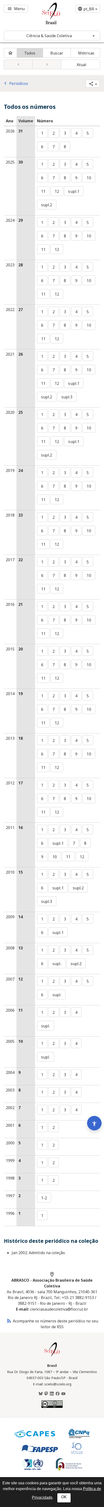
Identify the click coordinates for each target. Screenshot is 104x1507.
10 (89, 177)
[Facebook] (57, 1393)
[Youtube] (63, 1393)
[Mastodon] (46, 1393)
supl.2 (46, 204)
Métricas (86, 53)
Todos (29, 53)
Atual (82, 64)
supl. (56, 963)
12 (57, 191)
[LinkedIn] (52, 1393)
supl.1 (73, 191)
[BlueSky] (41, 1393)
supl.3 (67, 397)
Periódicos (15, 83)
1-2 (44, 1198)
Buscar (56, 53)
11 (43, 191)
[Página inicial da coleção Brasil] (52, 1356)
